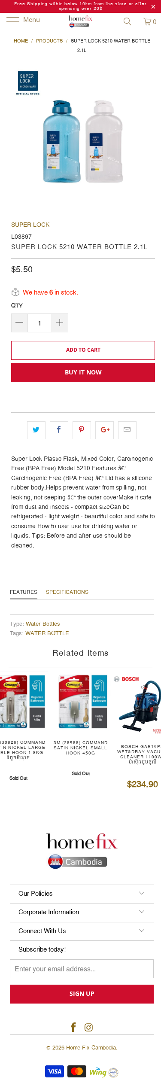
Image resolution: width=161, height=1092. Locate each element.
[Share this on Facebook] (59, 430)
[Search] (130, 21)
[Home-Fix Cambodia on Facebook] (73, 1028)
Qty (17, 305)
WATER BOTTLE (47, 634)
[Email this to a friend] (127, 430)
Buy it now (83, 372)
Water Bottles (43, 624)
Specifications (67, 592)
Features (23, 592)
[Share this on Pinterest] (82, 430)
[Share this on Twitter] (36, 430)
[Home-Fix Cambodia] (80, 21)
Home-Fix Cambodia (91, 1048)
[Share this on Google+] (104, 430)
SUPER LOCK (30, 225)
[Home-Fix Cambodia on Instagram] (89, 1028)
